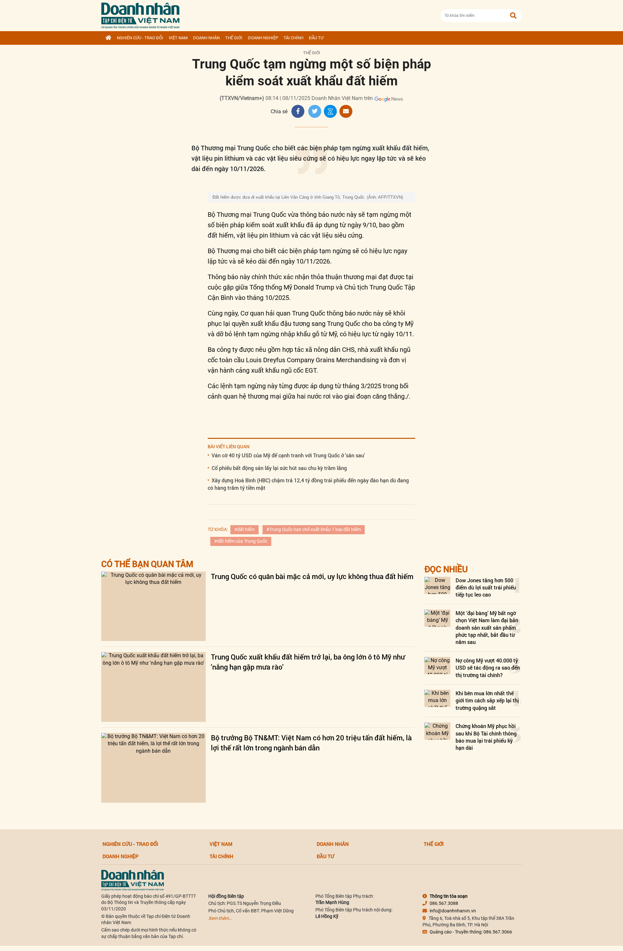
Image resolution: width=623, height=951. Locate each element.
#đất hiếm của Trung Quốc (240, 541)
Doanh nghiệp (263, 37)
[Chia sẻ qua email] (345, 111)
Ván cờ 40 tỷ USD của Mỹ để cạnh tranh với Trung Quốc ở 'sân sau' (288, 455)
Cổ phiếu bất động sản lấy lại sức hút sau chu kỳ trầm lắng (279, 467)
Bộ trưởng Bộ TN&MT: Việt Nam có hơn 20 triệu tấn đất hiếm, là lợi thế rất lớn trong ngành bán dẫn (311, 742)
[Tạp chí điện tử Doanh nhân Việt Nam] (140, 14)
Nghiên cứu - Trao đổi (140, 37)
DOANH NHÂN (206, 37)
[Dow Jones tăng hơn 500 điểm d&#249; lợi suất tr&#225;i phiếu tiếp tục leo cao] (437, 585)
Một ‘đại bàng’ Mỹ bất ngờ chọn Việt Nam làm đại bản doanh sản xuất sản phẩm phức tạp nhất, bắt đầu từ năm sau (487, 628)
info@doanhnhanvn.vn (453, 910)
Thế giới (233, 37)
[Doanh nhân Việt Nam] (132, 879)
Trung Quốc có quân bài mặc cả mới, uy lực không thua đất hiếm (312, 576)
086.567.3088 (444, 903)
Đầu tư (316, 37)
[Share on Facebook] (297, 111)
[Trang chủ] (108, 38)
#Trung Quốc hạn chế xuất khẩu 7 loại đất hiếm (313, 529)
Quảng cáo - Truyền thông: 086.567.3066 (471, 931)
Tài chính (293, 37)
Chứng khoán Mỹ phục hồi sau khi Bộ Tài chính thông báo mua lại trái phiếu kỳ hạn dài (486, 737)
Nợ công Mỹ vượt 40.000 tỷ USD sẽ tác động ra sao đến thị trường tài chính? (488, 667)
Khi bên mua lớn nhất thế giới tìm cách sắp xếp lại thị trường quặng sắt (487, 700)
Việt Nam (178, 37)
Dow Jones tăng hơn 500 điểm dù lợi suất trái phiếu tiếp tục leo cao (486, 587)
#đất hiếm (244, 529)
